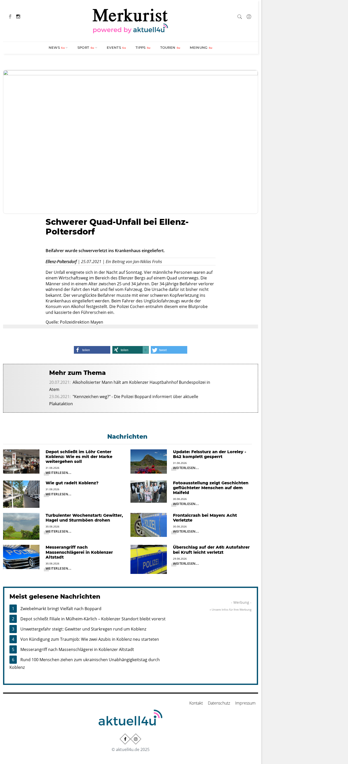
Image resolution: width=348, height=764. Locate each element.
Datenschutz (219, 703)
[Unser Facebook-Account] (125, 739)
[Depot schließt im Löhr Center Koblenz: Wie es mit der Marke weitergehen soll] (21, 461)
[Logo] (130, 20)
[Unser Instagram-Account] (135, 739)
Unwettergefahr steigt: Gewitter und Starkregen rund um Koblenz (83, 629)
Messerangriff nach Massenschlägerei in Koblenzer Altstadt (77, 649)
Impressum (245, 703)
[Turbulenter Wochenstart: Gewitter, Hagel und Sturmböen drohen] (21, 526)
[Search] (240, 16)
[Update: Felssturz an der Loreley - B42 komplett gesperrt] (148, 461)
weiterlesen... (59, 472)
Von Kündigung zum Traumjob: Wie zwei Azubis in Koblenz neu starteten (89, 639)
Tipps (143, 47)
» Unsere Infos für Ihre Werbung (230, 609)
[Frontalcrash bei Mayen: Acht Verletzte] (148, 524)
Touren (170, 47)
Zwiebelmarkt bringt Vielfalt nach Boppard (60, 608)
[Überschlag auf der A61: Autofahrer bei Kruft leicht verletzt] (148, 559)
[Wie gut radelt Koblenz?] (21, 493)
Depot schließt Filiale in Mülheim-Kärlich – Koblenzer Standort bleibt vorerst (93, 619)
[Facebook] (10, 16)
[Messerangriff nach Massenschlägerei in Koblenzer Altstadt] (21, 556)
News (57, 47)
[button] (92, 350)
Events (116, 47)
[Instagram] (18, 16)
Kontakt (196, 703)
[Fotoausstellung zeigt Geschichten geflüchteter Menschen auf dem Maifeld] (148, 491)
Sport (85, 47)
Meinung (201, 47)
